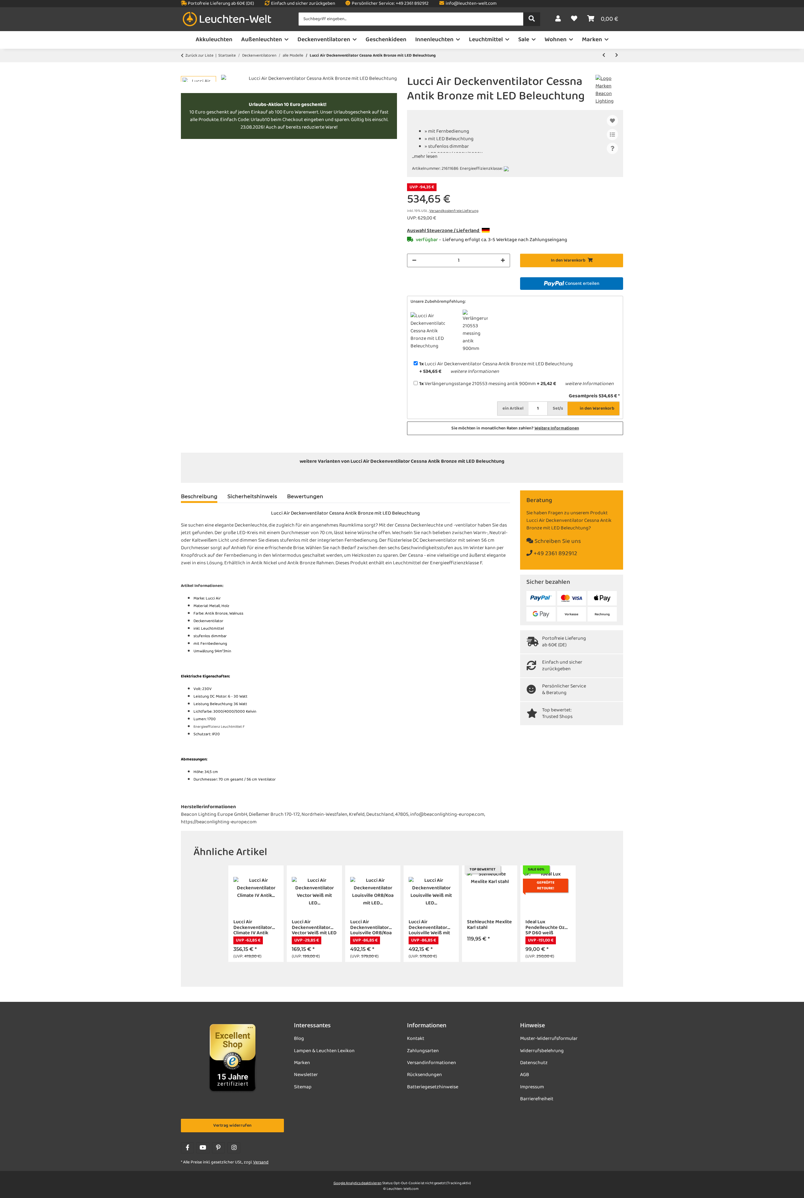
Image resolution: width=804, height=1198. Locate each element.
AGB (524, 1075)
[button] (558, 19)
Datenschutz (534, 1063)
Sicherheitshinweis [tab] (252, 497)
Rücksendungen (424, 1075)
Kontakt (415, 1039)
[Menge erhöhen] (503, 260)
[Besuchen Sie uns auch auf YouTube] (202, 1147)
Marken (302, 1063)
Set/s (558, 408)
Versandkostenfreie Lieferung (453, 211)
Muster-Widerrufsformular (549, 1039)
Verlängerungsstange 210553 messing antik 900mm (477, 384)
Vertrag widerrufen (232, 1125)
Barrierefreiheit (536, 1099)
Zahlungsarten (423, 1051)
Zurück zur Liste (199, 55)
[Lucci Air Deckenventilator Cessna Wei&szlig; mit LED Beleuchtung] (446, 474)
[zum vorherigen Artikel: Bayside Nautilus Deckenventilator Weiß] (603, 55)
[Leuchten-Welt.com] (227, 19)
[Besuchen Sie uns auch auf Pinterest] (218, 1147)
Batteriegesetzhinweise (432, 1087)
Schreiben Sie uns (557, 541)
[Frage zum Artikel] (612, 148)
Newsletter (306, 1075)
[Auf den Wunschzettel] (612, 120)
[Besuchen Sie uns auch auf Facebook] (187, 1147)
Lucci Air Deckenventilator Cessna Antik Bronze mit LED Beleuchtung (496, 364)
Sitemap (303, 1087)
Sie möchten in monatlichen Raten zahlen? (515, 428)
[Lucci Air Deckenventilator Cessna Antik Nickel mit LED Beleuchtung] (358, 474)
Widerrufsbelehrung (542, 1051)
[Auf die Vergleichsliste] (612, 134)
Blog (299, 1039)
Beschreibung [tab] (199, 497)
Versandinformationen (431, 1063)
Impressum (532, 1087)
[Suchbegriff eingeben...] (531, 19)
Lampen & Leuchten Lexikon (324, 1051)
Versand (261, 1162)
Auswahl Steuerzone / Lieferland (443, 231)
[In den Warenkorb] (186, 71)
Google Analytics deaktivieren (358, 1183)
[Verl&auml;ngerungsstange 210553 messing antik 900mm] (417, 474)
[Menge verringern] (414, 260)
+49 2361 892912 (554, 553)
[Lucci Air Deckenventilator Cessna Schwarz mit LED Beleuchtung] (387, 474)
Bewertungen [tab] (305, 497)
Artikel (513, 408)
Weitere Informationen (557, 428)
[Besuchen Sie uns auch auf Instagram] (233, 1147)
